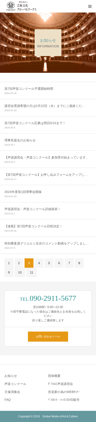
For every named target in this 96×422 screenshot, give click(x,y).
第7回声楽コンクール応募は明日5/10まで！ (35, 123)
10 (20, 272)
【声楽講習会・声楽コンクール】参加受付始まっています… (46, 157)
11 (31, 272)
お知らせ (10, 376)
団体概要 (54, 376)
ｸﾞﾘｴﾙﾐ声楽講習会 (60, 384)
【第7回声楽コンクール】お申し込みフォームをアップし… (46, 174)
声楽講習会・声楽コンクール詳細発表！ (32, 209)
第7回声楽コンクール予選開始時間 (28, 88)
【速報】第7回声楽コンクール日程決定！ (33, 226)
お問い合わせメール (48, 336)
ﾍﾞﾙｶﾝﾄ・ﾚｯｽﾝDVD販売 (63, 399)
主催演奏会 (12, 392)
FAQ (7, 399)
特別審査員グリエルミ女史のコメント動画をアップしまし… (46, 243)
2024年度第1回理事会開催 (23, 192)
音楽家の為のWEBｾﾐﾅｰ (64, 392)
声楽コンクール (15, 384)
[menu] (89, 6)
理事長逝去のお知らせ (20, 140)
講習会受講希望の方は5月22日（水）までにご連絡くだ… (44, 106)
